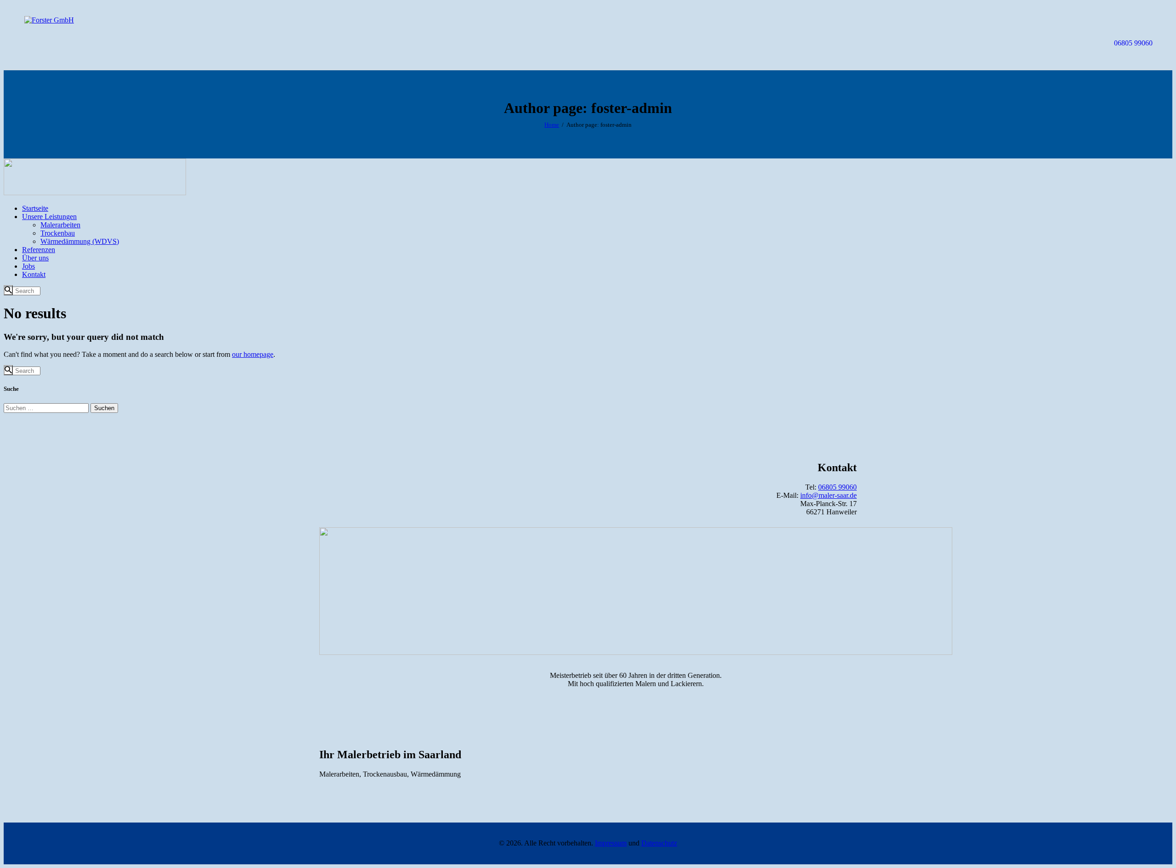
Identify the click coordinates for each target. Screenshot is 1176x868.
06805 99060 (837, 487)
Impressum (611, 843)
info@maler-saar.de (828, 495)
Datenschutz (659, 843)
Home (551, 124)
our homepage (252, 354)
